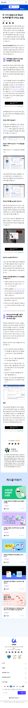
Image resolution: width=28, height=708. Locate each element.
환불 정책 (18, 702)
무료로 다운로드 (14, 103)
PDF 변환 (6, 505)
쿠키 (14, 702)
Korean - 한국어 (14, 697)
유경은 (3, 21)
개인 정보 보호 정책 (23, 701)
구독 (22, 692)
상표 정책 (22, 702)
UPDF (4, 2)
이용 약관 (5, 702)
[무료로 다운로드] (14, 103)
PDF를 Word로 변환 (15, 89)
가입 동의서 (10, 702)
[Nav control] (26, 2)
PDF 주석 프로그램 (19, 289)
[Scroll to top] (25, 705)
